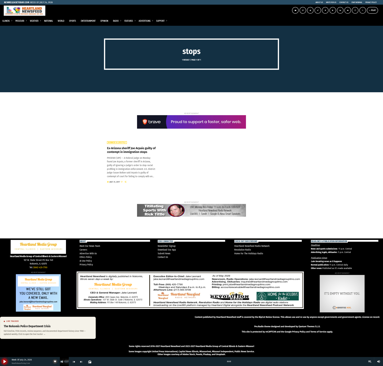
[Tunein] (310, 10)
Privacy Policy (86, 264)
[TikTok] (317, 10)
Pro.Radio (259, 326)
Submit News (164, 253)
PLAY (372, 10)
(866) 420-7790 (40, 267)
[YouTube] (295, 10)
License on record (370, 317)
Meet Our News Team (90, 246)
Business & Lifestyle (117, 143)
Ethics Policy (86, 257)
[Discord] (347, 10)
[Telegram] (325, 10)
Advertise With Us (88, 253)
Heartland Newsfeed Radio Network (251, 246)
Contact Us (163, 257)
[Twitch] (303, 10)
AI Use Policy (86, 260)
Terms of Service (318, 331)
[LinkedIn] (340, 10)
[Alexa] (355, 10)
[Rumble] (332, 10)
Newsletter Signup (167, 246)
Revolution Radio (242, 249)
